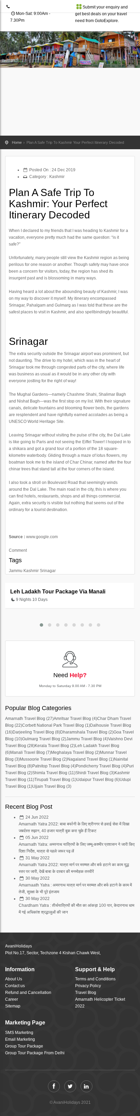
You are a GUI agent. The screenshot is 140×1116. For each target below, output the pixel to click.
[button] (41, 625)
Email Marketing (20, 1039)
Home (17, 142)
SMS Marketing (19, 1032)
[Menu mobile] (128, 36)
